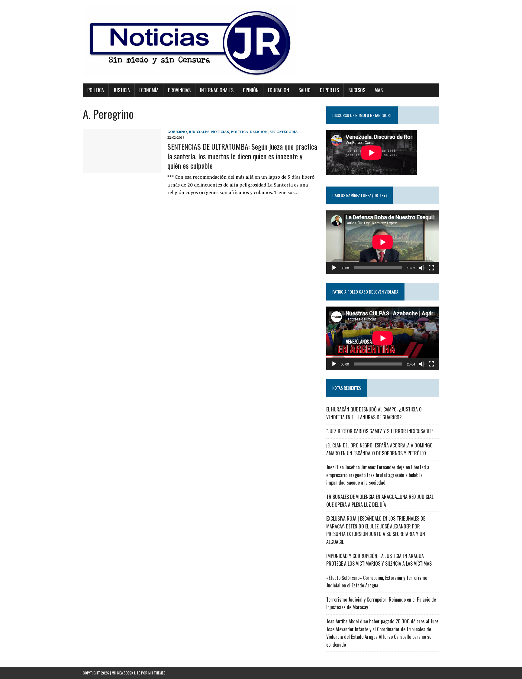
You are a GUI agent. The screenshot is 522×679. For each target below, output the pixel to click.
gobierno (177, 131)
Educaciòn (278, 90)
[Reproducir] (334, 268)
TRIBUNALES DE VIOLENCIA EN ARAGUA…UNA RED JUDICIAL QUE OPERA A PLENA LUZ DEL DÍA (379, 500)
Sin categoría (283, 131)
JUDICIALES (199, 131)
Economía (149, 90)
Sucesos (356, 90)
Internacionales (217, 90)
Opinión (251, 90)
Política (95, 90)
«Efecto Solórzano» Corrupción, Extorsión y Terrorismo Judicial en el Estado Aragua (376, 581)
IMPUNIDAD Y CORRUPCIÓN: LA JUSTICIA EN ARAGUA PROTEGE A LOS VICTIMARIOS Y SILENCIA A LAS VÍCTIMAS (379, 559)
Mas (379, 90)
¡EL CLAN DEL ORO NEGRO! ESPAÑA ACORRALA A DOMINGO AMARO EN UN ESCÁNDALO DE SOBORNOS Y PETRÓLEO (379, 449)
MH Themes (157, 672)
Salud (304, 90)
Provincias (179, 90)
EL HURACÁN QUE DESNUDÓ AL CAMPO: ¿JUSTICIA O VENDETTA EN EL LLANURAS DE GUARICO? (374, 413)
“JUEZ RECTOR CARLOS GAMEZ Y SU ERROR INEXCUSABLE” (379, 431)
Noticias (220, 131)
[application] (382, 242)
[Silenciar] (422, 268)
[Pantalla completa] (431, 268)
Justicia (121, 90)
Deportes (329, 90)
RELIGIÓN (259, 131)
